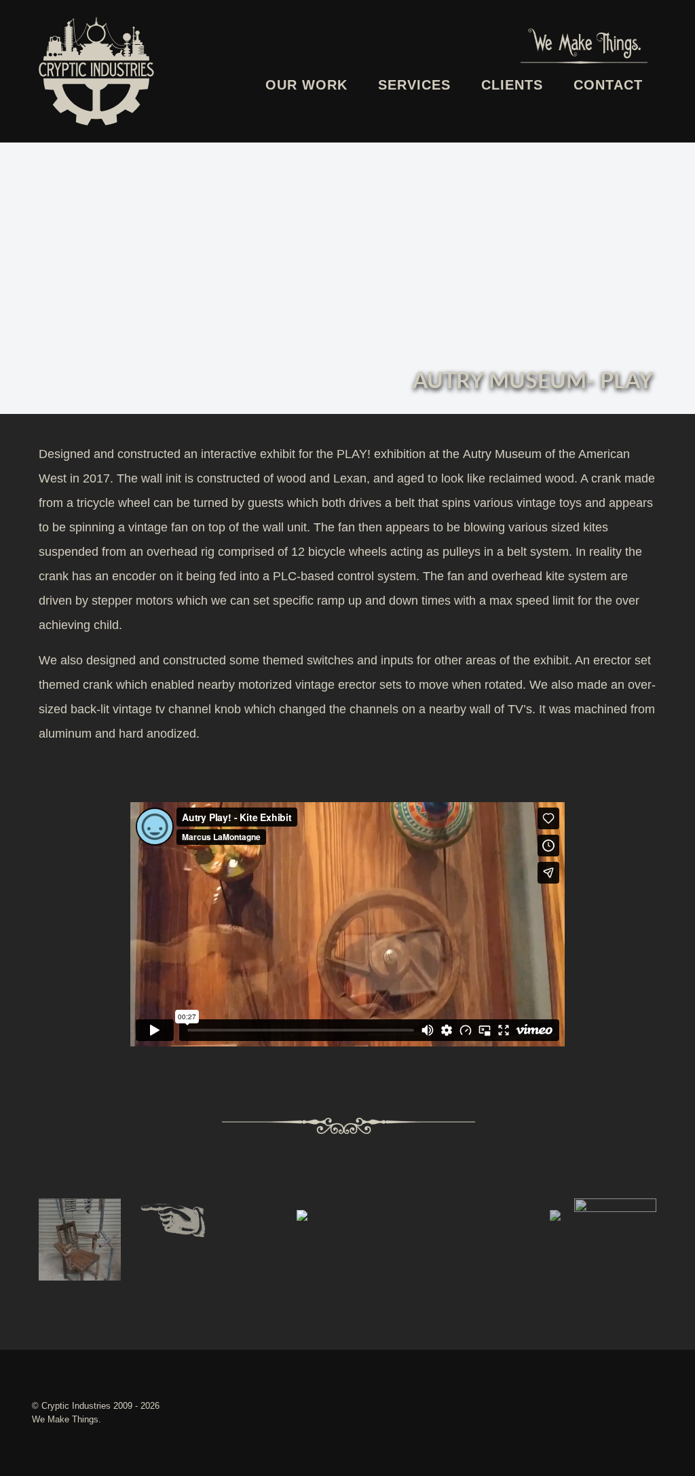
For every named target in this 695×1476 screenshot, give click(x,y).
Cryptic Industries (77, 1406)
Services (414, 84)
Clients (512, 84)
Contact (608, 84)
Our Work (306, 84)
